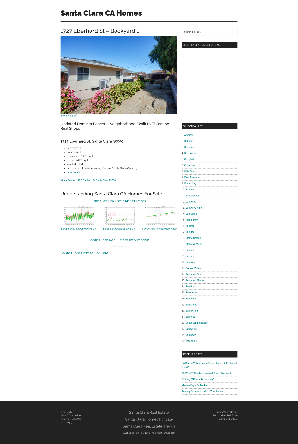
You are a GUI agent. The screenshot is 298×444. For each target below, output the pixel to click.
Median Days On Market (195, 385)
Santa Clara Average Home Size (78, 228)
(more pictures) (69, 115)
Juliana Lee (128, 433)
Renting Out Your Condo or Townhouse (202, 391)
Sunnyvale (191, 328)
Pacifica (190, 256)
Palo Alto (191, 262)
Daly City (189, 171)
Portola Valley (193, 268)
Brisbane (189, 147)
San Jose (191, 298)
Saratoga (190, 316)
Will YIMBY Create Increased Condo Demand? (206, 373)
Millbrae (190, 225)
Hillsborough (192, 195)
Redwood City (193, 274)
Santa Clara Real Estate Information (118, 240)
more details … (75, 172)
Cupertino (189, 165)
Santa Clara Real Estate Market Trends (119, 201)
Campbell (189, 159)
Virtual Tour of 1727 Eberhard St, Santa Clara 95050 (88, 180)
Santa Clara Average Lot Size (119, 228)
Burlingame (190, 153)
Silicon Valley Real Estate (224, 415)
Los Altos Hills (194, 207)
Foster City (190, 183)
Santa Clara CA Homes (101, 13)
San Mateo (191, 304)
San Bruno (191, 286)
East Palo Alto (192, 177)
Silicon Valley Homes (226, 412)
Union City (191, 334)
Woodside (191, 340)
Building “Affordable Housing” (198, 379)
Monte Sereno (193, 238)
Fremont (190, 189)
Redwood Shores (195, 280)
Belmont (188, 141)
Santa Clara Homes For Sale (84, 253)
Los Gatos (191, 213)
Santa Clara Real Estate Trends (149, 426)
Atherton (188, 135)
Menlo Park (192, 219)
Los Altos (191, 201)
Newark (190, 250)
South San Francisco (197, 322)
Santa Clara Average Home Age (159, 228)
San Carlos (191, 292)
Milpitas (190, 231)
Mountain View (194, 244)
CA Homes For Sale (227, 419)
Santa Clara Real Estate (149, 412)
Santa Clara (192, 310)
